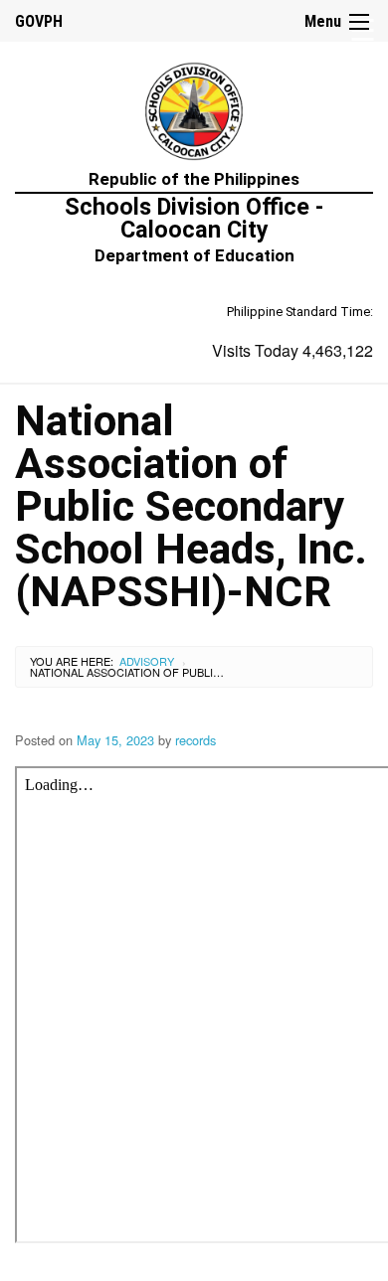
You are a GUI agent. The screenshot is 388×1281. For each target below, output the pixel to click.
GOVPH (39, 21)
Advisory (146, 661)
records (195, 739)
